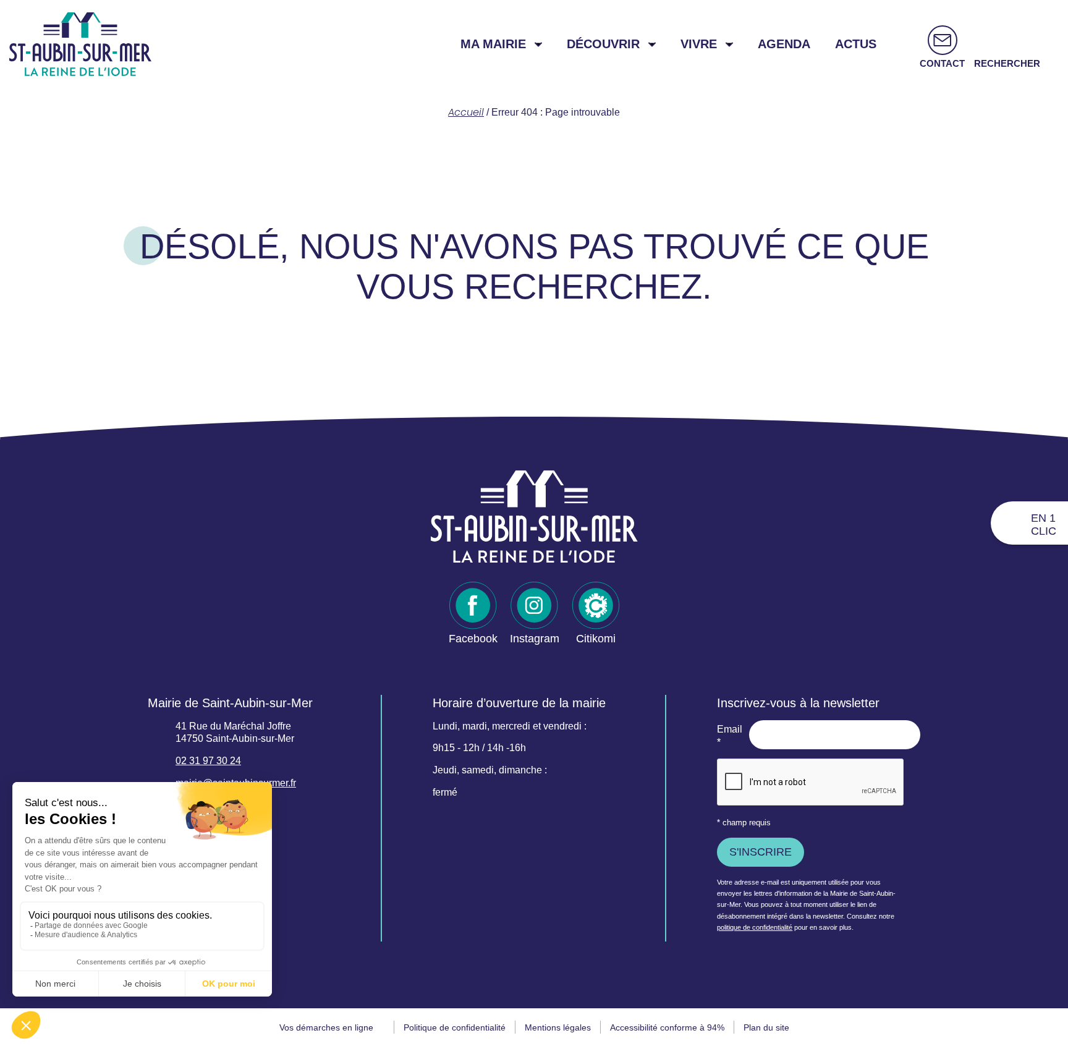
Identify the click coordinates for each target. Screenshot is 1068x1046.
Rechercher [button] (1007, 63)
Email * (729, 735)
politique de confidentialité (754, 927)
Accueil (466, 112)
